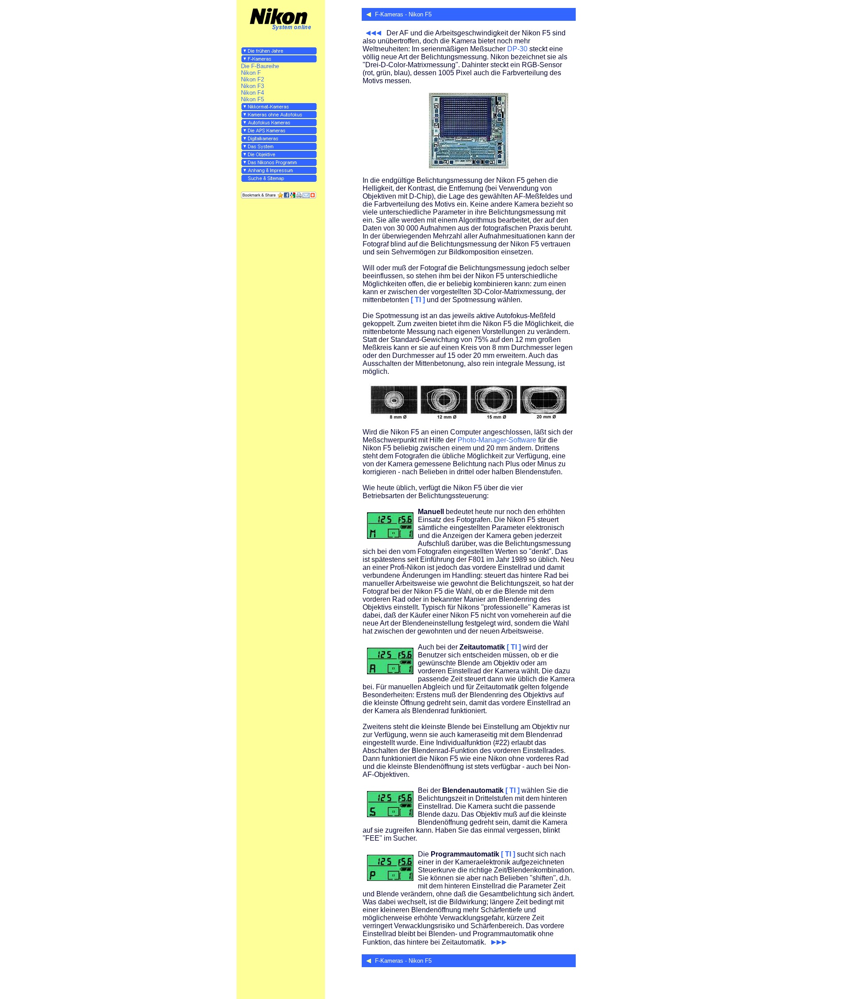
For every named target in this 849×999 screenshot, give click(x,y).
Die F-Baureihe (260, 66)
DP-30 (517, 49)
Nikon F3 (252, 86)
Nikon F (251, 72)
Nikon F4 (252, 92)
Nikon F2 (252, 79)
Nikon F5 (252, 99)
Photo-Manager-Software (497, 440)
